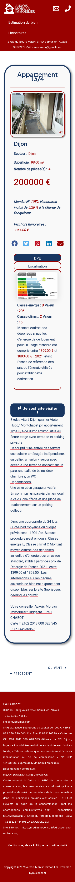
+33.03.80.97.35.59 (15, 715)
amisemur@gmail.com (48, 47)
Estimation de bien (23, 22)
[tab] (38, 257)
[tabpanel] (37, 329)
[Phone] (68, 8)
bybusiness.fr (37, 872)
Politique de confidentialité (50, 845)
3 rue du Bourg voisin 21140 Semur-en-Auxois (31, 710)
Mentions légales (19, 845)
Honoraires (17, 33)
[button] (14, 243)
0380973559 (22, 47)
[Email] (56, 8)
